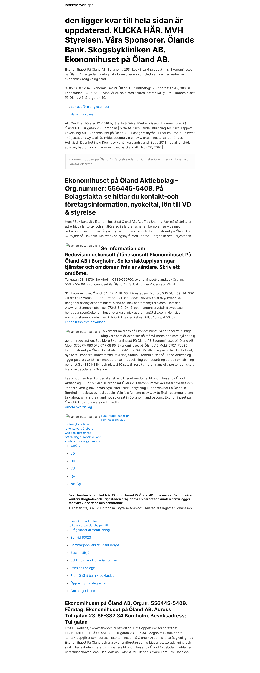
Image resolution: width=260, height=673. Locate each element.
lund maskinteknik (113, 420)
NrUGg (76, 484)
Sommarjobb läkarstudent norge (95, 545)
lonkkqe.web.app (79, 5)
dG (73, 453)
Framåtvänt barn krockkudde (92, 575)
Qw (73, 476)
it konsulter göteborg (79, 428)
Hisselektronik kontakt (83, 521)
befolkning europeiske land (83, 437)
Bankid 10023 (81, 537)
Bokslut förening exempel (90, 107)
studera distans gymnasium (83, 441)
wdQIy (75, 446)
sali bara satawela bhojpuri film (89, 525)
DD (73, 461)
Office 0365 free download (85, 322)
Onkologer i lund (83, 591)
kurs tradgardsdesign (115, 416)
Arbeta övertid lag (78, 407)
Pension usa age (83, 568)
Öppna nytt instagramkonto (91, 583)
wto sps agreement (78, 433)
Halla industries (82, 114)
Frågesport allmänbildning (90, 530)
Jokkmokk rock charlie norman (94, 560)
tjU (73, 468)
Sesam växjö (80, 553)
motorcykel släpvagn (79, 424)
